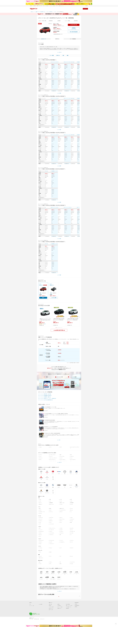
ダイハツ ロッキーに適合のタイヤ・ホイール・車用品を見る (47, 398)
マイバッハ (51, 511)
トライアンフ (51, 534)
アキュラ (71, 504)
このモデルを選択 (53, 297)
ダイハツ (40, 502)
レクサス (61, 504)
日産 (50, 499)
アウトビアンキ (51, 540)
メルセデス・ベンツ (42, 511)
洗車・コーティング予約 (69, 605)
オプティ (40, 459)
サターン (61, 517)
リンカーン (40, 520)
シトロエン (40, 547)
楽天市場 (86, 5)
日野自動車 (71, 502)
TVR (39, 528)
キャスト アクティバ (52, 459)
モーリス (40, 534)
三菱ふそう (40, 504)
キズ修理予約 (59, 605)
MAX (60, 454)
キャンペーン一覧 (32, 605)
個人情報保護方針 (77, 605)
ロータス (61, 529)
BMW (50, 508)
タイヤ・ (67, 20)
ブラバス (61, 511)
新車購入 (58, 604)
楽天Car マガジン (51, 608)
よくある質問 (40, 604)
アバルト (40, 543)
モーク (40, 536)
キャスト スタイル (62, 459)
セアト (50, 563)
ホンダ (61, 499)
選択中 (43, 297)
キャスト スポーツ (73, 459)
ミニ (71, 511)
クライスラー (51, 517)
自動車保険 (67, 608)
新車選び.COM (42, 325)
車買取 (51, 20)
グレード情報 (52, 55)
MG (60, 534)
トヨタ (40, 499)
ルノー (61, 547)
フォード (50, 519)
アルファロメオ (41, 540)
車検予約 (50, 605)
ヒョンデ (40, 556)
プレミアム (46, 243)
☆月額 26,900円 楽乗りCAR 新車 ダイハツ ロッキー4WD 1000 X (72, 319)
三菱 (71, 499)
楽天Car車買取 (68, 604)
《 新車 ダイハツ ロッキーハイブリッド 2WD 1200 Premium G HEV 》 (45, 319)
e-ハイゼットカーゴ (52, 454)
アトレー (40, 456)
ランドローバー (51, 529)
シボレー (71, 517)
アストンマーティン (52, 528)
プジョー (50, 547)
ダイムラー (71, 528)
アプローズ (71, 456)
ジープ (50, 522)
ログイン (86, 8)
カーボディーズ (72, 531)
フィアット (61, 540)
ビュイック (40, 519)
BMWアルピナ (62, 508)
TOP (30, 604)
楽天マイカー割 (51, 609)
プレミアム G (72, 98)
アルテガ (40, 513)
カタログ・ (42, 20)
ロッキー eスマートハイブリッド (74, 447)
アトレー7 (50, 456)
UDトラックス (51, 504)
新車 (63, 55)
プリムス (71, 520)
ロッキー (55, 11)
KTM (60, 563)
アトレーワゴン (62, 456)
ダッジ (61, 522)
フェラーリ (71, 540)
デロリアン (51, 520)
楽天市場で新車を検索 (73, 24)
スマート (71, 508)
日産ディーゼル (62, 502)
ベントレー (40, 529)
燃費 (67, 55)
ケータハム (61, 531)
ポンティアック (62, 519)
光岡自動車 (51, 502)
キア (60, 556)
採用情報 (76, 606)
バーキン (40, 563)
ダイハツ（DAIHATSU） (50, 11)
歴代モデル (58, 55)
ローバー (71, 529)
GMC (71, 522)
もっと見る (58, 93)
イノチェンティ (51, 543)
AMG (39, 508)
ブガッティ (71, 547)
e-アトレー (40, 454)
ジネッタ (50, 531)
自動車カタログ (59, 608)
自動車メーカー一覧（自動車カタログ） (41, 11)
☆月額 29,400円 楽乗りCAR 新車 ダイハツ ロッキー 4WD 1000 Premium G (58, 319)
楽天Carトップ (32, 11)
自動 (76, 20)
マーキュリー (72, 519)
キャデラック (41, 517)
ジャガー (61, 528)
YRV (71, 454)
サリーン (61, 520)
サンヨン (71, 556)
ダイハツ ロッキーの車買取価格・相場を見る (44, 395)
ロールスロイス (41, 531)
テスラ (40, 522)
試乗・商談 (50, 604)
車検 (59, 20)
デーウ (50, 556)
